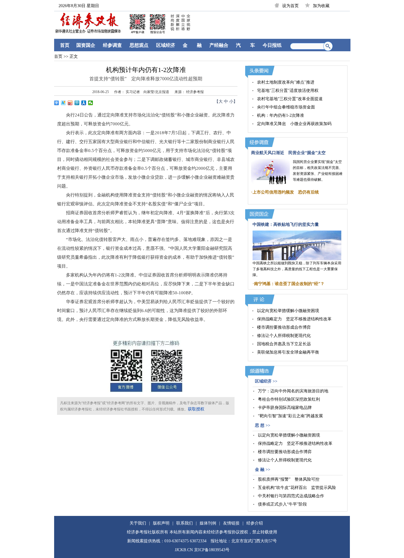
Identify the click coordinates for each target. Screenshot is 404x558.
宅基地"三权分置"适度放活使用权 (288, 90)
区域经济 (165, 45)
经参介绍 (254, 523)
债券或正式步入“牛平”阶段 (282, 504)
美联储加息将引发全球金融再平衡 (288, 352)
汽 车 (245, 45)
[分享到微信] (90, 102)
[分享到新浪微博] (70, 102)
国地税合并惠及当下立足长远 (284, 344)
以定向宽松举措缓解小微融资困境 (288, 310)
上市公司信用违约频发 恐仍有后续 (286, 192)
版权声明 (161, 523)
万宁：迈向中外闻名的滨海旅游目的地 (293, 391)
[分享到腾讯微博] (77, 102)
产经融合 (218, 45)
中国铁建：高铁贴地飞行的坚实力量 (286, 224)
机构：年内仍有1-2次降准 (280, 115)
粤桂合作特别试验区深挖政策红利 (289, 399)
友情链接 (231, 523)
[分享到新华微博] (63, 102)
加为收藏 (321, 6)
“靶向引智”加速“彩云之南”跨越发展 (290, 416)
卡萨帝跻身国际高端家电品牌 (285, 407)
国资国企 (85, 45)
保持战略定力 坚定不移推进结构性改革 (294, 319)
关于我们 (138, 523)
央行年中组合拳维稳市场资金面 (286, 107)
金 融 (192, 45)
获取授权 (196, 409)
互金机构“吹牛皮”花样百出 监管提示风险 (297, 487)
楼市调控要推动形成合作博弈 (284, 327)
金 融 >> (262, 469)
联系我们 (184, 523)
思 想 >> (262, 425)
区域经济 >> (266, 381)
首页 (65, 45)
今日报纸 (272, 45)
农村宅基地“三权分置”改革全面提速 (290, 99)
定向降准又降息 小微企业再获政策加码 (294, 123)
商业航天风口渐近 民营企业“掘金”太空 (288, 153)
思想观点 (139, 45)
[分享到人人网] (83, 102)
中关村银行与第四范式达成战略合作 (291, 496)
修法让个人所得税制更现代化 (284, 335)
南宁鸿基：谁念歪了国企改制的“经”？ (289, 284)
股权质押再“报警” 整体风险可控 (288, 479)
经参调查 (112, 45)
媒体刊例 (208, 523)
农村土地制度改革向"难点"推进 (285, 82)
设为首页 (290, 6)
